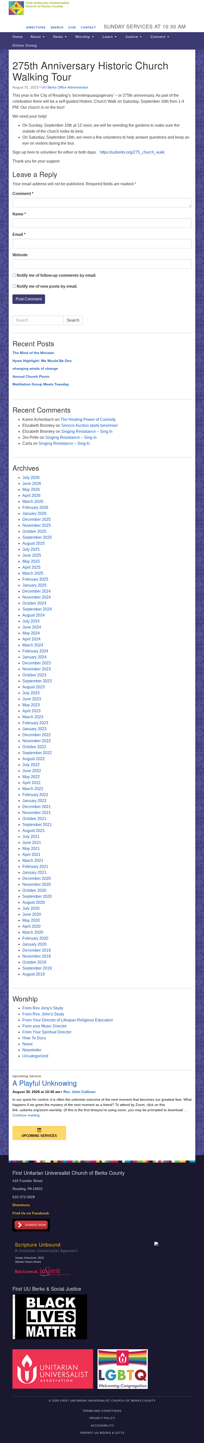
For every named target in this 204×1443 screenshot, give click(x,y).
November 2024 (36, 597)
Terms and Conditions (102, 1410)
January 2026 (34, 513)
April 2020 (31, 926)
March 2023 (32, 717)
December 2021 (36, 807)
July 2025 (31, 549)
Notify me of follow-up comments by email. (56, 275)
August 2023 (33, 687)
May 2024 (31, 633)
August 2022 (33, 759)
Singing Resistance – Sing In (86, 431)
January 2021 (34, 872)
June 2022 (31, 771)
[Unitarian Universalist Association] (54, 1369)
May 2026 (31, 489)
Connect (158, 37)
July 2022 (31, 765)
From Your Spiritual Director (46, 1032)
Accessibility (102, 1425)
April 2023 (31, 711)
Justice (131, 37)
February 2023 (35, 723)
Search (57, 27)
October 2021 (34, 818)
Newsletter (31, 1050)
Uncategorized (35, 1056)
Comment (22, 193)
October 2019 (34, 962)
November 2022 (36, 741)
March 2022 (32, 789)
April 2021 (31, 854)
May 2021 (31, 848)
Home (17, 37)
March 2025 (32, 573)
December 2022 (36, 735)
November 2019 (36, 956)
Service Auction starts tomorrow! (89, 425)
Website (20, 255)
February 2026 (35, 507)
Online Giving (24, 45)
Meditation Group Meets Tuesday (40, 384)
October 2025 (34, 531)
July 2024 (31, 621)
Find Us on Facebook (30, 1213)
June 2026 (31, 483)
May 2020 (31, 920)
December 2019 (36, 950)
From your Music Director (44, 1026)
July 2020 (31, 908)
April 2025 (31, 567)
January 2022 (34, 801)
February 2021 (35, 866)
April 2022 (31, 783)
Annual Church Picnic (31, 376)
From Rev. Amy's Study (42, 1008)
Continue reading (26, 1115)
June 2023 (31, 699)
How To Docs (34, 1038)
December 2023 (36, 663)
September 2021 (37, 824)
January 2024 (34, 657)
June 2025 (31, 555)
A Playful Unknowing (44, 1083)
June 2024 (31, 627)
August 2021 (33, 830)
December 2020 (36, 878)
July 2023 (31, 693)
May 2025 (31, 561)
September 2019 (37, 968)
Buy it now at (26, 1271)
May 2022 (31, 777)
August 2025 (33, 543)
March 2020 (32, 932)
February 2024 (35, 651)
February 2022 (35, 795)
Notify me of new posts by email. (47, 286)
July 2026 (31, 477)
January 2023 (34, 729)
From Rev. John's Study (43, 1014)
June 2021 (31, 842)
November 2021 (36, 813)
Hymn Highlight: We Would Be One (42, 361)
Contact (88, 27)
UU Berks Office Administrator (65, 87)
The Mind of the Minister (33, 353)
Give (72, 27)
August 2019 (33, 974)
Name (19, 214)
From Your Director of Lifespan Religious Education (67, 1020)
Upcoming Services (39, 1136)
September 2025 (37, 537)
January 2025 (34, 585)
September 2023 (37, 681)
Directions (36, 27)
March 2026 (32, 501)
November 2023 (36, 669)
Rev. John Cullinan (79, 1092)
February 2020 (35, 938)
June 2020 (31, 914)
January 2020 (34, 944)
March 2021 (32, 860)
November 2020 (36, 884)
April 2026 (31, 495)
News (58, 37)
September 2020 (37, 896)
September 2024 (37, 609)
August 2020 (33, 902)
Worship (82, 37)
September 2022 (37, 753)
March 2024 (32, 645)
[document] (102, 602)
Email (18, 234)
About (36, 37)
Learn (107, 37)
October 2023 (34, 675)
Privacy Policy (102, 1418)
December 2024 (36, 591)
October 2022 (34, 747)
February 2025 (35, 579)
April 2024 (31, 639)
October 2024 (34, 603)
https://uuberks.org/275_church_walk (132, 152)
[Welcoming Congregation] (124, 1369)
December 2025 (36, 519)
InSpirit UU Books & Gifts (102, 1432)
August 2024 (33, 615)
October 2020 (34, 890)
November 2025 (36, 525)
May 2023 (31, 705)
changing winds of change (35, 368)
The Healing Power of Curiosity (88, 419)
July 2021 (31, 836)
